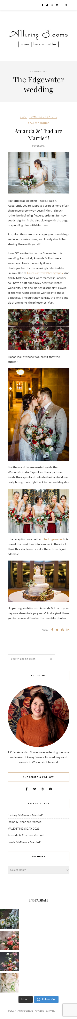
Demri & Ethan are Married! (25, 821)
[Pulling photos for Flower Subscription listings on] (9, 940)
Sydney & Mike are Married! (25, 815)
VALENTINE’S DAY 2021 (23, 828)
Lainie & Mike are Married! (24, 842)
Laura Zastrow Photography (45, 273)
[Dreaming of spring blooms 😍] (9, 961)
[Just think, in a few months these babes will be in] (9, 919)
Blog (23, 116)
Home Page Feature (43, 116)
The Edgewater (52, 539)
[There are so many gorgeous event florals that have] (9, 983)
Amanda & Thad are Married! (38, 134)
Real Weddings (38, 123)
